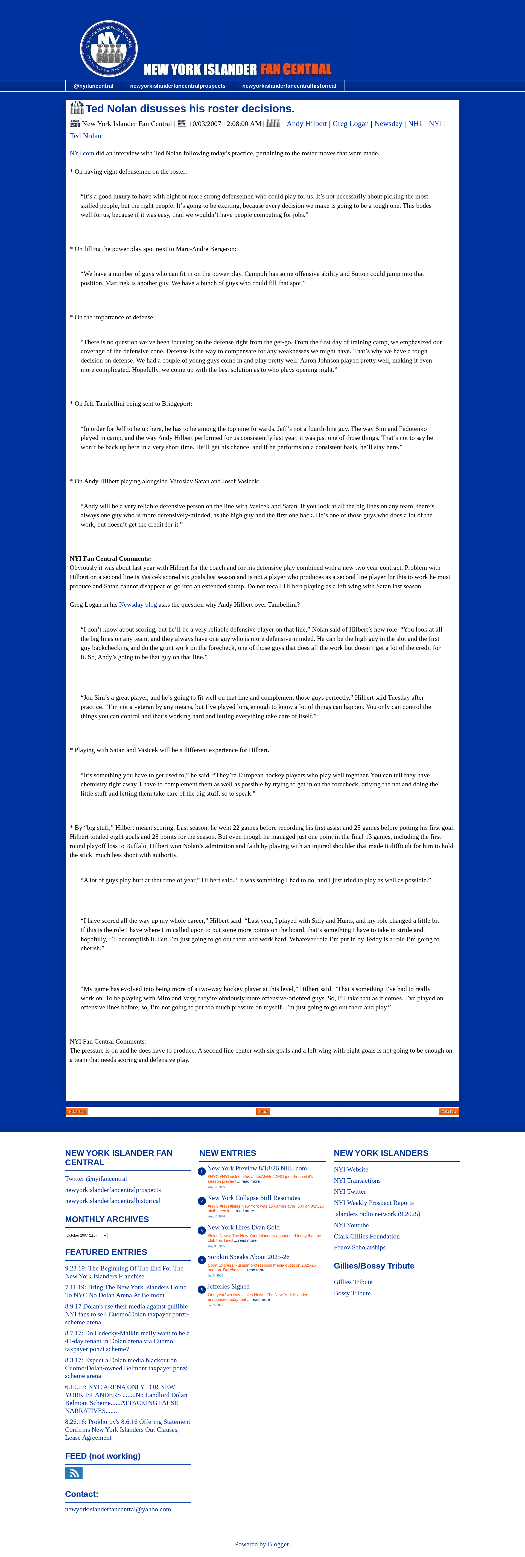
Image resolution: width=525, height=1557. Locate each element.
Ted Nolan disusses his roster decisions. (190, 109)
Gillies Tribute (353, 1282)
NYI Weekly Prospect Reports (374, 1202)
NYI (435, 123)
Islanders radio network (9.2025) (377, 1213)
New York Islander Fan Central (262, 7)
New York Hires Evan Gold (243, 1227)
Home (263, 1112)
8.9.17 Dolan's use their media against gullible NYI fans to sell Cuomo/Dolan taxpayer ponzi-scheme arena (127, 1314)
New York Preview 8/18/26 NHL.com (257, 1168)
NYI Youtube (351, 1225)
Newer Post (76, 1112)
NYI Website (351, 1169)
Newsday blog (138, 604)
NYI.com (82, 153)
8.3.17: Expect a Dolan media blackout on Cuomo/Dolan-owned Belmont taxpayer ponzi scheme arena (126, 1368)
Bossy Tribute (352, 1293)
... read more (248, 1181)
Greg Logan (350, 123)
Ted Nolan (85, 136)
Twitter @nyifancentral (96, 1178)
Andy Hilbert (307, 123)
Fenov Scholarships (360, 1247)
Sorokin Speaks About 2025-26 (248, 1256)
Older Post (449, 1112)
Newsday (388, 123)
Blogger (278, 1544)
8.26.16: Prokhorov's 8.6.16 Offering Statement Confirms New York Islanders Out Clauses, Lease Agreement (127, 1429)
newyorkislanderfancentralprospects (178, 86)
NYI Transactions (357, 1180)
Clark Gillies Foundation (367, 1236)
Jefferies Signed (228, 1286)
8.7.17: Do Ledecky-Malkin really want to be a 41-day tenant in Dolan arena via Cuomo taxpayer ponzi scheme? (127, 1341)
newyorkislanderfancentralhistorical (289, 86)
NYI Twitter (350, 1191)
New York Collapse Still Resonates (253, 1197)
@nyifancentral (93, 86)
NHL (415, 123)
